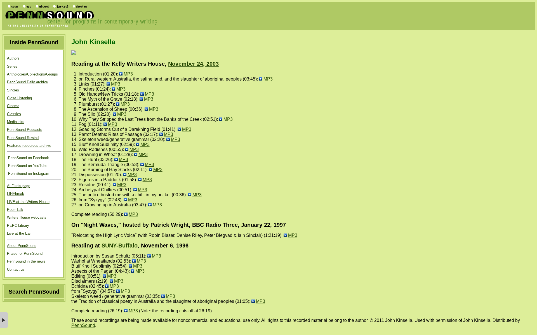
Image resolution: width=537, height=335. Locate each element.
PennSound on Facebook (28, 158)
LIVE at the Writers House (28, 202)
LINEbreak (15, 194)
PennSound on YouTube (27, 166)
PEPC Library (18, 225)
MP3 (128, 74)
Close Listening (19, 98)
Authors (13, 58)
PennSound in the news (26, 261)
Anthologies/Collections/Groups (32, 74)
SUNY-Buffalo (120, 245)
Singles (13, 90)
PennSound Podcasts (24, 130)
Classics (14, 114)
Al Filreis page (18, 186)
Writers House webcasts (26, 217)
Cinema (13, 106)
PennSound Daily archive (27, 82)
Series (12, 66)
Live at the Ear (19, 233)
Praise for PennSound (25, 253)
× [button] (4, 320)
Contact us (16, 269)
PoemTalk (15, 209)
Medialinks (15, 122)
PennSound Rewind (23, 138)
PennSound (83, 325)
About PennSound (21, 246)
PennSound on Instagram (28, 173)
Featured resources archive (29, 145)
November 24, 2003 (193, 64)
